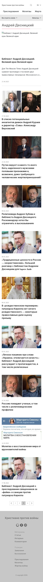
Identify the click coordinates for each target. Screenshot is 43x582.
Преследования (11, 11)
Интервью (19, 538)
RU (38, 5)
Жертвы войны (21, 566)
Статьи (18, 535)
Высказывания (20, 554)
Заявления (19, 550)
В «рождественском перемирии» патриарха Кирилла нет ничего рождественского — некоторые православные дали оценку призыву (20, 311)
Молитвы (26, 11)
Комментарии (21, 541)
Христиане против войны (13, 5)
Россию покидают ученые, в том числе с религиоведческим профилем (19, 406)
